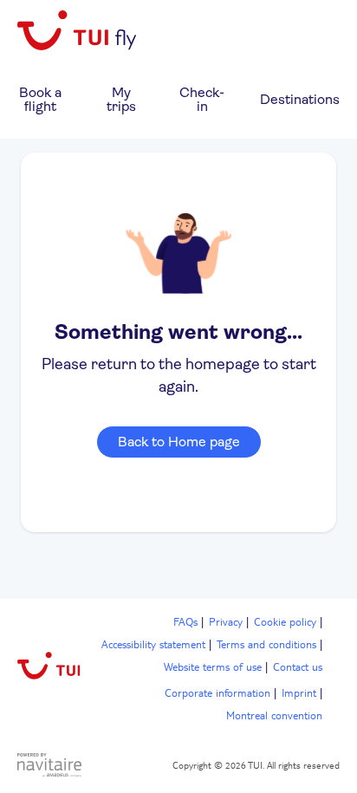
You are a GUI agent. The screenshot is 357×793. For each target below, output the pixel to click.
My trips (121, 99)
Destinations (300, 99)
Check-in (201, 99)
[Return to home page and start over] (78, 31)
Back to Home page (179, 441)
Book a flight (40, 99)
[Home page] (49, 668)
